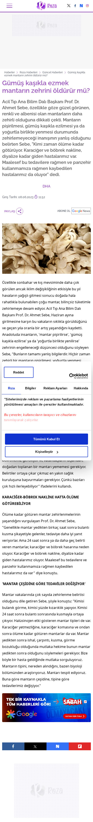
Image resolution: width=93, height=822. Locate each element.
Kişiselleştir (44, 451)
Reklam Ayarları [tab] (55, 388)
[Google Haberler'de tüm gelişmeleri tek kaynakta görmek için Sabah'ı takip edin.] (46, 709)
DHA (46, 186)
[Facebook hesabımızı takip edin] (75, 6)
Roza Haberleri (28, 72)
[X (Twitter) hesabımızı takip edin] (69, 6)
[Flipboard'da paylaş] (80, 746)
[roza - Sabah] (47, 5)
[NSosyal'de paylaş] (57, 746)
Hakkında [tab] (81, 388)
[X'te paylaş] (35, 746)
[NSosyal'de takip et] (81, 6)
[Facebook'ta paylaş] (13, 746)
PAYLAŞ (9, 211)
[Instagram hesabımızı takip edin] (87, 6)
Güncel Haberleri (52, 72)
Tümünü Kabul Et (46, 439)
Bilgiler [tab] (30, 388)
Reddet (18, 372)
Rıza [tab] (11, 388)
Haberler (9, 72)
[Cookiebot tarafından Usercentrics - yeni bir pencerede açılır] (69, 376)
